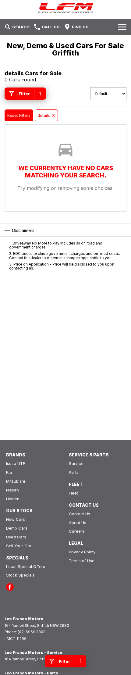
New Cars (15, 519)
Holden (12, 498)
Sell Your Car (18, 545)
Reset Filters (18, 115)
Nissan (12, 490)
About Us (77, 522)
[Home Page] (65, 8)
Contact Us (79, 513)
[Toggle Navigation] (122, 26)
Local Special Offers (25, 566)
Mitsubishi (15, 481)
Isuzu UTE (15, 463)
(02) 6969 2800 (32, 632)
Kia (9, 472)
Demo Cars (16, 528)
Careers (76, 531)
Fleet (73, 493)
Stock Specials (20, 575)
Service (76, 463)
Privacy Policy (82, 551)
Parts (74, 472)
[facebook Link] (10, 587)
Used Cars (16, 536)
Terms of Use (81, 560)
